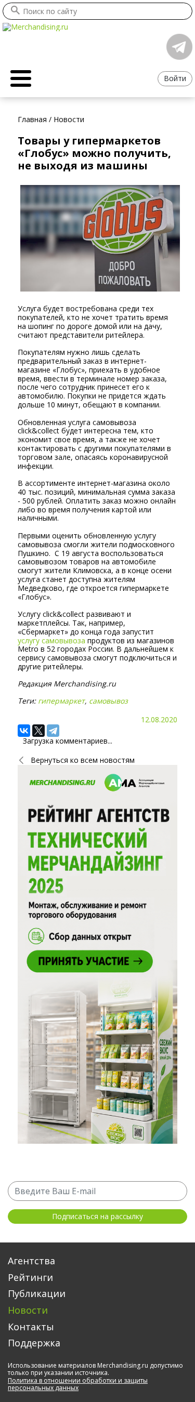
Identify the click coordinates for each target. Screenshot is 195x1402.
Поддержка (34, 1343)
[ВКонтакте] (24, 730)
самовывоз (108, 701)
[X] (38, 730)
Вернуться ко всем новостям (83, 760)
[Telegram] (53, 730)
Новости (28, 1310)
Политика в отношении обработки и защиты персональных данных (78, 1384)
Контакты (31, 1326)
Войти (175, 78)
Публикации (37, 1293)
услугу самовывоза (51, 640)
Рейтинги (30, 1277)
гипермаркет (61, 701)
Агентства (31, 1260)
